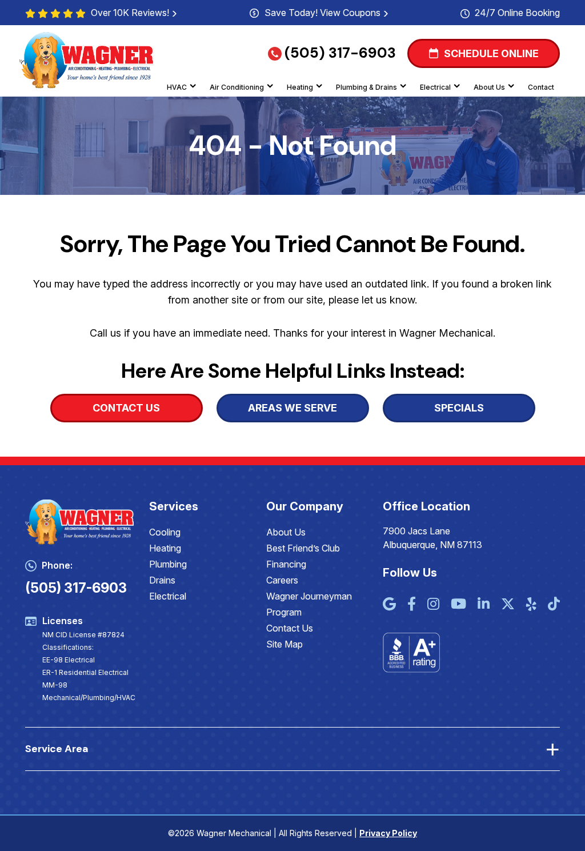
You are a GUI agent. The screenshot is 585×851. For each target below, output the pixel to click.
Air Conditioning (237, 87)
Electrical (435, 87)
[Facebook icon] (411, 605)
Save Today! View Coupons (322, 12)
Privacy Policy (388, 833)
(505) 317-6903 (340, 52)
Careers (282, 580)
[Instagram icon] (433, 605)
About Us (489, 87)
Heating (300, 87)
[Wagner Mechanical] (86, 59)
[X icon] (508, 605)
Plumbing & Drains (366, 87)
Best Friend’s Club (303, 548)
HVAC (177, 87)
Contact (541, 87)
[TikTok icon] (554, 605)
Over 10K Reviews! (130, 12)
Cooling (165, 532)
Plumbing (168, 564)
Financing (286, 564)
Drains (162, 580)
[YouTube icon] (458, 605)
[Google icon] (389, 605)
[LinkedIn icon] (484, 605)
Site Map (284, 644)
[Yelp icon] (531, 605)
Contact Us (289, 628)
